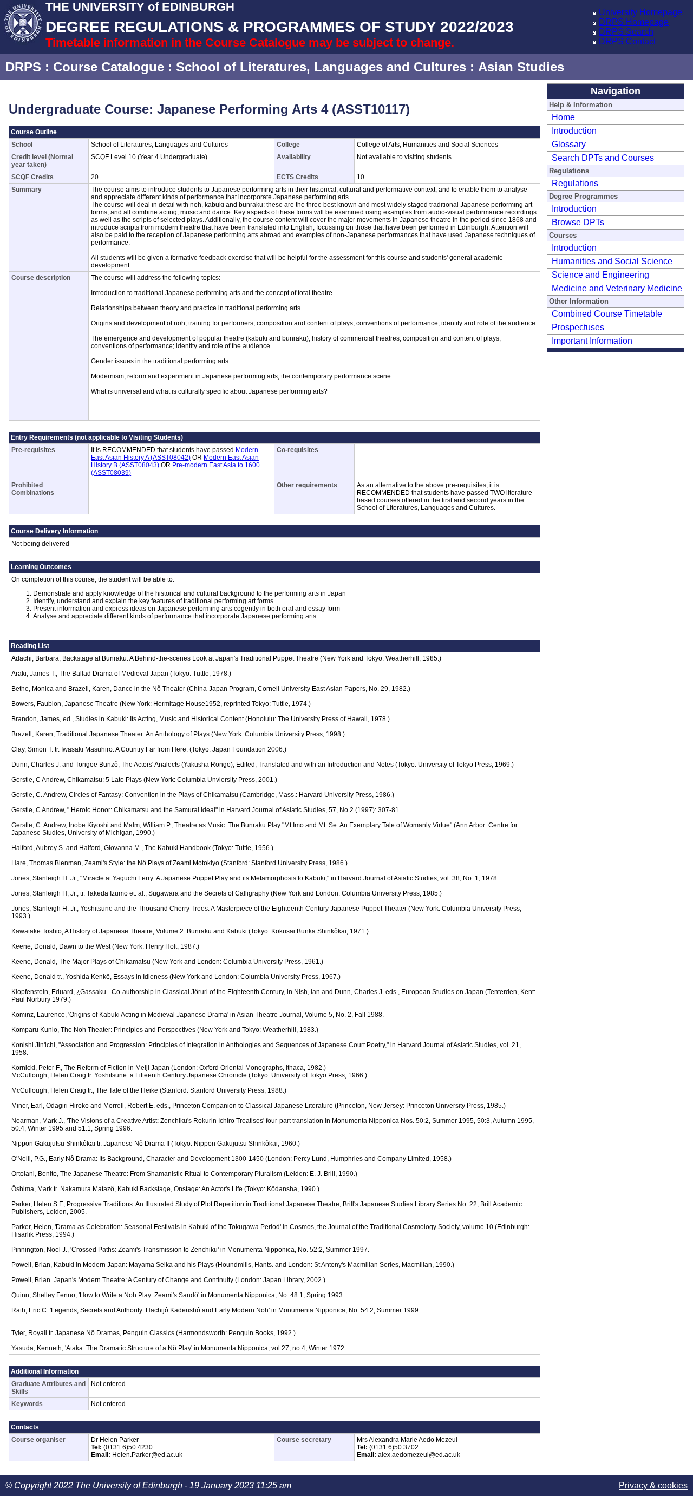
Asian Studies (521, 67)
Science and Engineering (600, 274)
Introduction (574, 130)
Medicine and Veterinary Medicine (617, 288)
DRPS (23, 67)
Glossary (569, 144)
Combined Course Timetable (607, 313)
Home (563, 117)
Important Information (592, 340)
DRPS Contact (627, 41)
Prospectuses (578, 327)
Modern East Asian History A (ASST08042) (174, 453)
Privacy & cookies (653, 1485)
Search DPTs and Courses (603, 157)
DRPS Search (626, 31)
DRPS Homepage (634, 22)
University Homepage (640, 12)
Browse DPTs (578, 222)
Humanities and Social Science (612, 261)
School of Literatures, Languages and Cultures (321, 67)
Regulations (575, 183)
